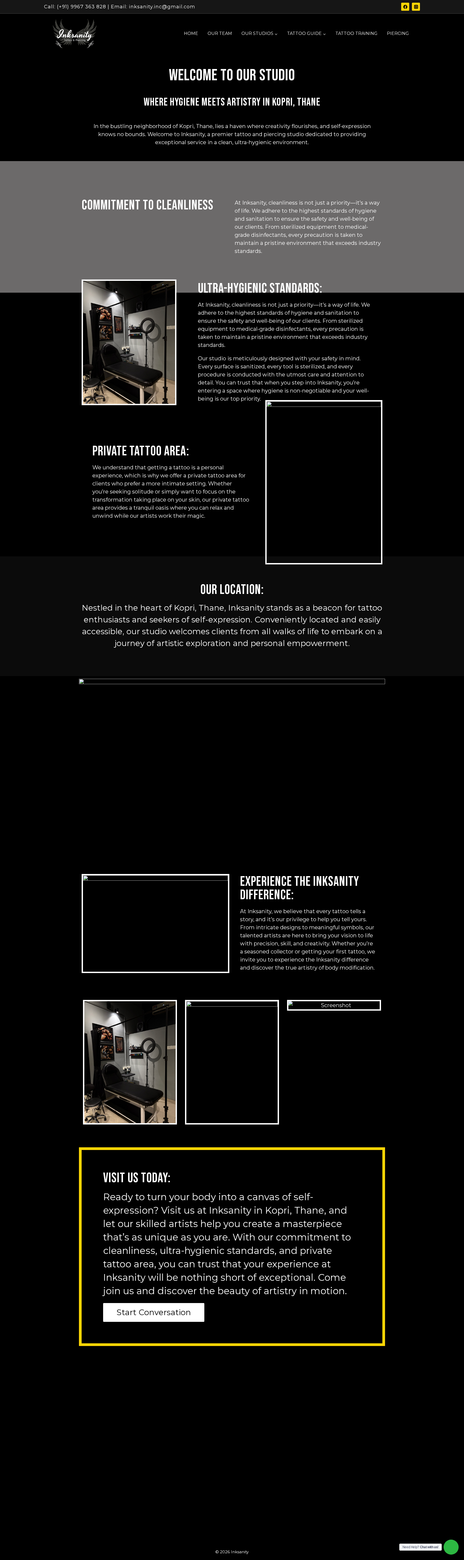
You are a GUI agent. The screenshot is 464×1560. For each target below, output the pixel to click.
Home (191, 33)
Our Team (220, 33)
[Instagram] (416, 7)
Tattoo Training (356, 33)
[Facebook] (405, 7)
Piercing (398, 33)
